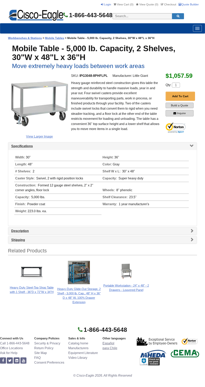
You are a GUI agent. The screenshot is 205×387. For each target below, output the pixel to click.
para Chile (109, 348)
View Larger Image (39, 136)
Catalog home (78, 343)
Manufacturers (78, 348)
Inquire (181, 113)
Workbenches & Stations (25, 38)
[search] (178, 16)
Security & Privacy (47, 343)
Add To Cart (180, 96)
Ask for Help (8, 353)
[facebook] (3, 360)
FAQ (37, 357)
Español (108, 343)
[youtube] (23, 360)
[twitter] (10, 360)
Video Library (77, 357)
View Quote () (148, 4)
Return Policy (43, 348)
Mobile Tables (54, 38)
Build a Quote (179, 105)
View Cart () (125, 4)
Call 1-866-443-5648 (14, 343)
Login (107, 4)
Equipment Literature (83, 353)
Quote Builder (190, 4)
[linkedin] (17, 360)
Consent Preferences (49, 362)
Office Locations (11, 348)
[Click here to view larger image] (39, 103)
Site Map (40, 353)
